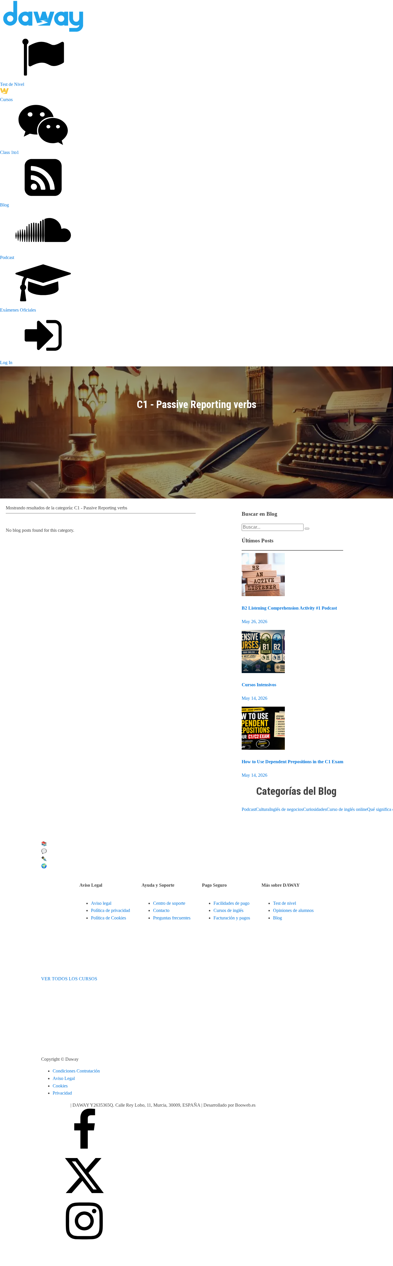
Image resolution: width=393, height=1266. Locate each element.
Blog (277, 917)
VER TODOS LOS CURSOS (69, 978)
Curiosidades (315, 809)
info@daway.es (55, 1105)
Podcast (249, 809)
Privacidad (62, 1093)
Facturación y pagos (231, 917)
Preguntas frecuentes (171, 917)
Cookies (60, 1085)
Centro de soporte (169, 903)
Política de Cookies (108, 917)
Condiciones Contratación (76, 1070)
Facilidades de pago (231, 903)
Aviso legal (101, 903)
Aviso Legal (64, 1078)
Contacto (161, 910)
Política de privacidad (110, 910)
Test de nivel (284, 903)
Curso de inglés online (347, 809)
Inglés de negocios (286, 809)
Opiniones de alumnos (293, 910)
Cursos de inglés (228, 910)
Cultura (262, 809)
